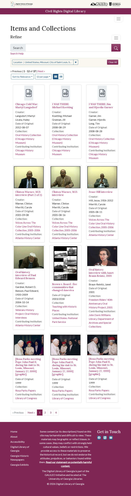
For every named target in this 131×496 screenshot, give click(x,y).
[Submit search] (116, 48)
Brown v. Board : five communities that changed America (64, 287)
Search (19, 49)
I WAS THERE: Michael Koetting (62, 105)
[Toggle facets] (116, 38)
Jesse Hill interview (101, 191)
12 (42, 76)
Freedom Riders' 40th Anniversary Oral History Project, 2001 (101, 303)
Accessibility (17, 441)
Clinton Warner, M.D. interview (65, 193)
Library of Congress (26, 398)
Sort (21, 76)
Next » (41, 71)
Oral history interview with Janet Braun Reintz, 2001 (101, 272)
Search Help (17, 53)
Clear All (112, 62)
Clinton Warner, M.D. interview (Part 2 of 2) (28, 193)
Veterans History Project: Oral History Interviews (27, 313)
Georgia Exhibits (19, 464)
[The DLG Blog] (105, 438)
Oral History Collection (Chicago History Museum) (28, 138)
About (13, 436)
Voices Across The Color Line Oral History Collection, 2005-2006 (28, 226)
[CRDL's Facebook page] (99, 438)
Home (13, 431)
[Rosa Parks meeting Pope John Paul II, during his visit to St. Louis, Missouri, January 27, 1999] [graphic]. (28, 366)
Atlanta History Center (27, 237)
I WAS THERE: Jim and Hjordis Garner (101, 105)
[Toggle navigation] (118, 19)
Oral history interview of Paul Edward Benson (25, 275)
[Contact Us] (111, 438)
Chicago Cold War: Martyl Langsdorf (26, 105)
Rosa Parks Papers (25, 390)
